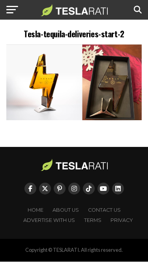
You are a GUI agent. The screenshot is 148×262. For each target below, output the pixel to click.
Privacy (122, 220)
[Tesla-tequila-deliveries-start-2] (74, 118)
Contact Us (104, 210)
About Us (65, 210)
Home (35, 210)
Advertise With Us (49, 220)
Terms (92, 220)
